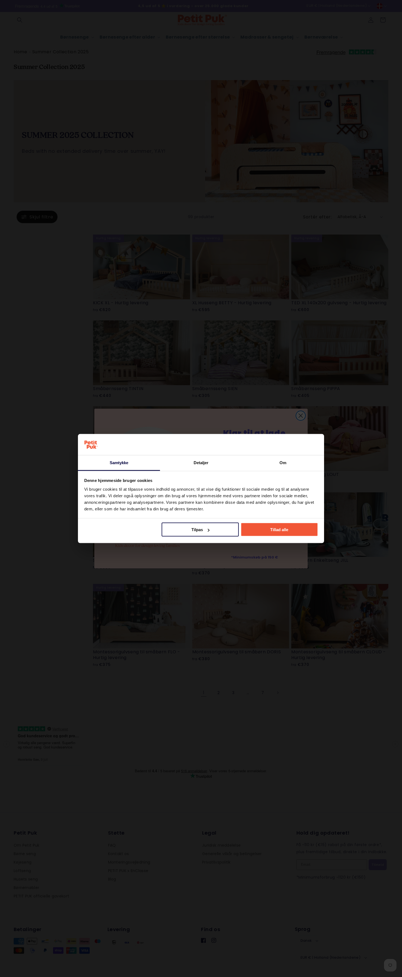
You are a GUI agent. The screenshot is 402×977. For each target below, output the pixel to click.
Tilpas (197, 529)
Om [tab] (282, 462)
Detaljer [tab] (201, 462)
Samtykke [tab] (119, 462)
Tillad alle (279, 529)
